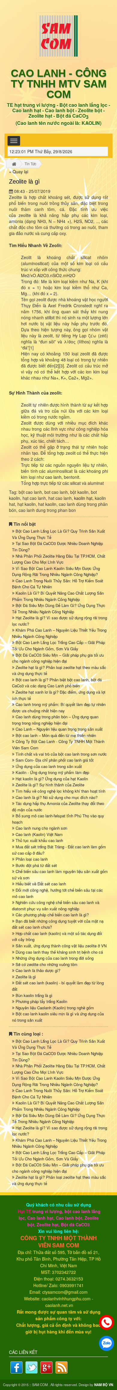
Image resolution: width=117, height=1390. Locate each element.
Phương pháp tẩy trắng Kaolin (41, 1001)
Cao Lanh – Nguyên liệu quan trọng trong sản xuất (59, 729)
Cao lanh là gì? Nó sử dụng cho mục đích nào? (57, 797)
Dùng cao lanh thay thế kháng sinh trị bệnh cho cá (59, 952)
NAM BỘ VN (103, 1384)
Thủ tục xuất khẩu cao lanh (39, 840)
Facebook (16, 1367)
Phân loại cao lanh (32, 859)
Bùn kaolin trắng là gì (34, 995)
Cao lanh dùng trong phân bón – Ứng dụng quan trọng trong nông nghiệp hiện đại (55, 720)
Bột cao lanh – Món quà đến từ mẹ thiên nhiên (56, 735)
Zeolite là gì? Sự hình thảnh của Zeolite (50, 785)
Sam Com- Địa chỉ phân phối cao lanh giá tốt (55, 760)
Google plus (46, 1367)
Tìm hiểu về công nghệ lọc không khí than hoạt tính (60, 791)
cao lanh (53, 477)
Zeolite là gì (26, 977)
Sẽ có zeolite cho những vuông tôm (46, 964)
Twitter (32, 1367)
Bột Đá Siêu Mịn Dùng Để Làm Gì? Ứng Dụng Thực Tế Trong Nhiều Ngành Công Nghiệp (58, 608)
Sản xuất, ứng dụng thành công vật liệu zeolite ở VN (61, 946)
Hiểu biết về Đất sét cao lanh (41, 884)
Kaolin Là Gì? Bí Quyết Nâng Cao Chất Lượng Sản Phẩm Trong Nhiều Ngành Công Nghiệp (58, 596)
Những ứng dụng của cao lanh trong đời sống (55, 958)
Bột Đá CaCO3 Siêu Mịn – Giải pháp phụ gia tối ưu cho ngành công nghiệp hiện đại (58, 658)
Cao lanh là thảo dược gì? (38, 970)
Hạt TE (24, 1211)
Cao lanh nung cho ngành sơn (41, 828)
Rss (62, 1367)
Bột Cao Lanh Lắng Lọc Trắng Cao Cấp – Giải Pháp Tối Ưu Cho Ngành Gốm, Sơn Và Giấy (58, 645)
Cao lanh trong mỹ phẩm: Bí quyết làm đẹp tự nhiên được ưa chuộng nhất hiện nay (59, 707)
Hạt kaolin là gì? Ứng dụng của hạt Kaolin (52, 779)
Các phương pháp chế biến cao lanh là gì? (52, 915)
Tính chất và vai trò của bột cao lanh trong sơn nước (61, 754)
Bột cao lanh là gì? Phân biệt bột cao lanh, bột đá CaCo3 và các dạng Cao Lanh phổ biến (57, 683)
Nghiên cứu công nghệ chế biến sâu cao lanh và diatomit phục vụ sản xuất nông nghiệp (55, 905)
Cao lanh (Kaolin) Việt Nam (39, 834)
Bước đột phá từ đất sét (36, 865)
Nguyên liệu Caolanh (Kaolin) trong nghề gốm (55, 1008)
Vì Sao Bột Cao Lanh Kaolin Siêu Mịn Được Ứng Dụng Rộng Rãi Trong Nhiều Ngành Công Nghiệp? (56, 571)
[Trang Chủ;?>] (14, 164)
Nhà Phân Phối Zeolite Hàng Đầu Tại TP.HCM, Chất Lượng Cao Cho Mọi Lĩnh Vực (58, 559)
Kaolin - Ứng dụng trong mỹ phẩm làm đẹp (52, 772)
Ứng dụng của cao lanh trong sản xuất (49, 766)
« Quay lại (18, 172)
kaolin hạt (83, 498)
